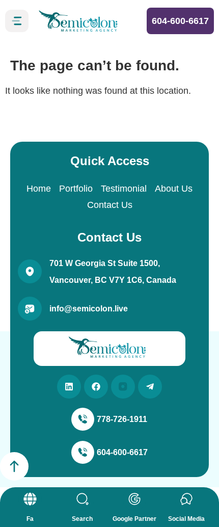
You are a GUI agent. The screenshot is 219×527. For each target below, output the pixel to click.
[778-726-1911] (82, 419)
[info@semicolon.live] (30, 309)
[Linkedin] (69, 387)
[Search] (82, 499)
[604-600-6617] (82, 452)
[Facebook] (96, 387)
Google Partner (134, 518)
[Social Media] (186, 499)
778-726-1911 (122, 419)
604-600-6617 (180, 21)
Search (82, 518)
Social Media (186, 518)
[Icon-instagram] (123, 387)
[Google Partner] (134, 499)
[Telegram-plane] (150, 387)
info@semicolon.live (88, 308)
